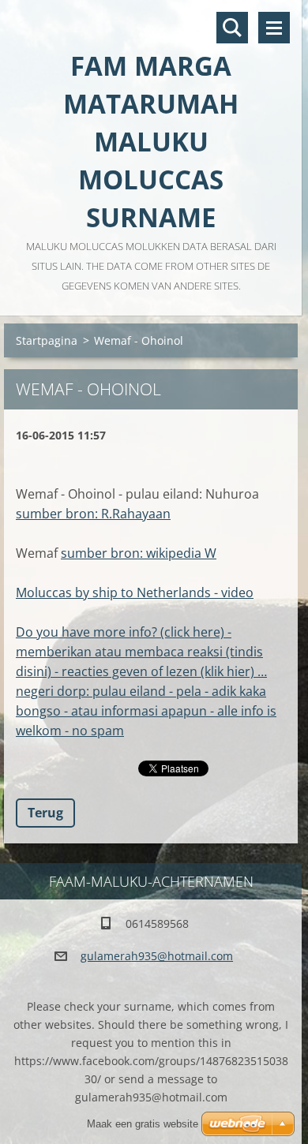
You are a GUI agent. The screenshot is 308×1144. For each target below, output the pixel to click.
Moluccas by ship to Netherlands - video (135, 592)
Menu (274, 27)
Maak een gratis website (142, 1124)
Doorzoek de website (232, 27)
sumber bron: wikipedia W (138, 553)
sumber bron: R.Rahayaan (93, 513)
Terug (45, 812)
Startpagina (46, 340)
